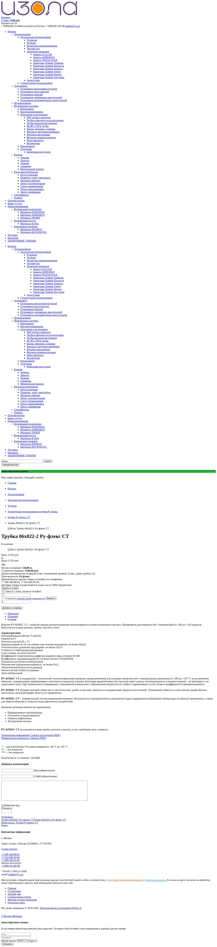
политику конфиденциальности (31, 598)
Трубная (31, 43)
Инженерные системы (26, 106)
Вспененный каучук (25, 220)
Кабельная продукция (38, 152)
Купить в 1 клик (10, 588)
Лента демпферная (30, 192)
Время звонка (8, 940)
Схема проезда (9, 849)
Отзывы (12, 619)
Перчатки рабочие (30, 180)
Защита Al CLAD (42, 54)
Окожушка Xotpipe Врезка (47, 74)
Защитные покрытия (38, 51)
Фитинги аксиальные (38, 134)
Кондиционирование (31, 111)
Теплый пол (33, 48)
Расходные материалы (26, 172)
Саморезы (25, 166)
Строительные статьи (19, 897)
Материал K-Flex (29, 223)
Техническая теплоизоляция (35, 37)
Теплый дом (14, 894)
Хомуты (24, 160)
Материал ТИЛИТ (30, 217)
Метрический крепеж (32, 169)
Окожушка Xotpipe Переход (48, 68)
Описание (13, 613)
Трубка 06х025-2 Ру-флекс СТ (50, 819)
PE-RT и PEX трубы (38, 126)
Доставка (13, 235)
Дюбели (24, 163)
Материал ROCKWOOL (33, 232)
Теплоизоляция (22, 34)
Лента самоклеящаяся (32, 189)
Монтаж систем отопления (22, 899)
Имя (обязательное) (44, 770)
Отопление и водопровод (34, 114)
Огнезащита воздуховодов (34, 91)
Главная (12, 483)
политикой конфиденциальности (125, 880)
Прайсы (18, 197)
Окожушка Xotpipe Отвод (47, 71)
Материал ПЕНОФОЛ (32, 212)
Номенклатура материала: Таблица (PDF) (23, 738)
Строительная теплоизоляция (36, 83)
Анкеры (24, 157)
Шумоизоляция (22, 103)
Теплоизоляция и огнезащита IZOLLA (60, 908)
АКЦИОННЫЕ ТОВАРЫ (22, 240)
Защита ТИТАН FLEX (45, 60)
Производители (16, 200)
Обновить (6, 808)
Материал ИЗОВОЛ (31, 229)
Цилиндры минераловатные (42, 45)
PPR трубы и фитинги (39, 117)
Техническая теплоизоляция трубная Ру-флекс (33, 511)
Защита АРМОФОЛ (44, 57)
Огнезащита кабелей (31, 94)
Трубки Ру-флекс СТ (19, 517)
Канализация (27, 146)
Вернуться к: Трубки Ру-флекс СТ (19, 822)
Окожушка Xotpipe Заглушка (48, 77)
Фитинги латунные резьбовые (43, 131)
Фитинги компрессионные (41, 137)
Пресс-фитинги (35, 140)
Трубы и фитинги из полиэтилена (45, 120)
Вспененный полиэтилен (27, 209)
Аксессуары (33, 80)
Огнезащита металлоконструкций (38, 88)
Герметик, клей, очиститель (35, 177)
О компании (14, 891)
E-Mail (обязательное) (45, 776)
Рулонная (32, 40)
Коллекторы (33, 143)
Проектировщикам (18, 206)
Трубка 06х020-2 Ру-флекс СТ (17, 819)
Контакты (13, 238)
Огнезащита (20, 86)
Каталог (12, 31)
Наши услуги (15, 203)
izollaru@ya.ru (72, 26)
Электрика (26, 149)
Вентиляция (27, 109)
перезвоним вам (10, 465)
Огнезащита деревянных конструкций (41, 97)
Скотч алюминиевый (31, 186)
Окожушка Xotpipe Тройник (48, 63)
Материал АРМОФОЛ (32, 215)
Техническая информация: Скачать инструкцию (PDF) (30, 735)
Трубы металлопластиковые (42, 123)
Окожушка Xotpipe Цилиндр (48, 66)
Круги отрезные (29, 174)
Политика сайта (16, 902)
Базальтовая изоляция (25, 226)
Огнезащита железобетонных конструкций (43, 100)
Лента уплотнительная (32, 183)
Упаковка (13, 616)
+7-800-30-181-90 (10, 865)
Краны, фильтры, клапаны (41, 129)
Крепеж (18, 154)
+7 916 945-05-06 (10, 857)
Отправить (7, 817)
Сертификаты (21, 195)
